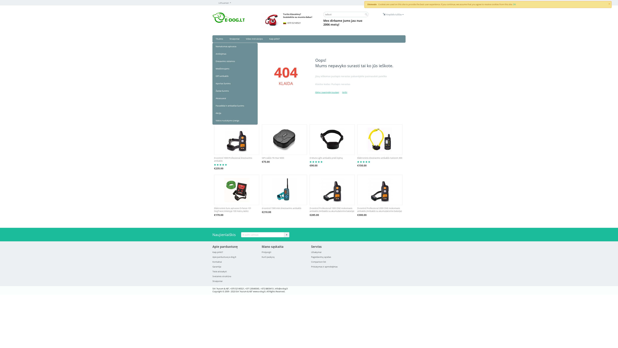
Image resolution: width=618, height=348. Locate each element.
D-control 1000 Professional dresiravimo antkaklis (233, 159)
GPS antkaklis (222, 76)
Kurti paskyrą (268, 257)
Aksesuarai (221, 98)
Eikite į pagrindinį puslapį (327, 92)
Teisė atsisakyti (219, 271)
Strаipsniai (217, 281)
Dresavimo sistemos (225, 61)
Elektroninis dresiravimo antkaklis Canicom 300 (379, 157)
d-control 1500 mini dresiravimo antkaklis (281, 208)
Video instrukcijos (254, 38)
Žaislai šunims (222, 90)
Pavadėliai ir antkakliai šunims (230, 105)
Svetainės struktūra (221, 276)
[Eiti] (286, 234)
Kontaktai (217, 261)
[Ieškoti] (366, 15)
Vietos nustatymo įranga (227, 120)
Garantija (216, 266)
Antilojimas (221, 53)
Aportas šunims (223, 83)
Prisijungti (266, 252)
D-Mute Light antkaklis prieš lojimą (326, 157)
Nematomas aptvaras (226, 46)
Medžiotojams (222, 68)
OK (514, 4)
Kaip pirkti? (274, 38)
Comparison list (318, 261)
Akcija (218, 113)
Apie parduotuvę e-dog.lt (224, 257)
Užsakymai (316, 252)
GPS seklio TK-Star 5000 (273, 157)
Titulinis (219, 38)
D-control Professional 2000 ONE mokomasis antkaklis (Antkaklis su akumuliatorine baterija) (379, 210)
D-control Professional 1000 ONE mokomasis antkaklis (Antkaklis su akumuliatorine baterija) (332, 210)
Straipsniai (234, 38)
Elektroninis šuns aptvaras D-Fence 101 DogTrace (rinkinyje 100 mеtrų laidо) (232, 210)
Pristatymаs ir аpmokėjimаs (324, 266)
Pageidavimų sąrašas (321, 257)
